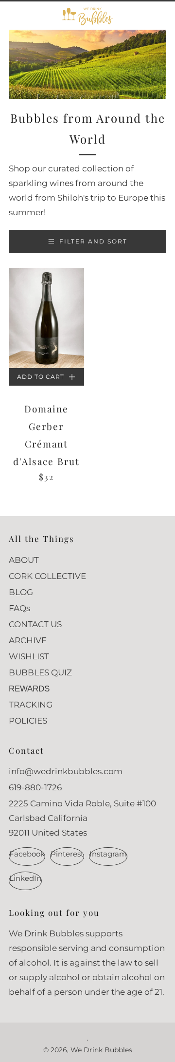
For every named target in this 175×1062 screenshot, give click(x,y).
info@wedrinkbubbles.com (65, 771)
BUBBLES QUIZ (40, 672)
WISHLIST (29, 656)
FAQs (19, 608)
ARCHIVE (28, 640)
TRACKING (30, 704)
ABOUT (24, 560)
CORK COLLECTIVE (47, 576)
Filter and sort (93, 241)
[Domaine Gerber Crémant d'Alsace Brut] (46, 318)
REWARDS (29, 688)
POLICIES (28, 721)
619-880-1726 (35, 787)
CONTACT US (35, 624)
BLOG (21, 592)
